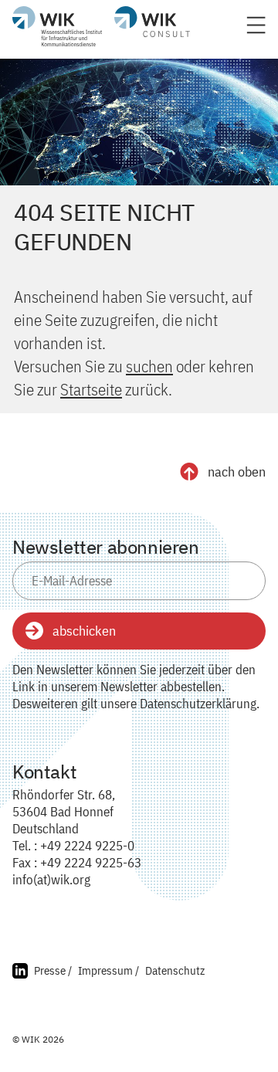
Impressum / (108, 970)
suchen (149, 366)
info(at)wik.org (51, 879)
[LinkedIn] (20, 972)
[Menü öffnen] (256, 29)
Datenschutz (175, 970)
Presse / (53, 970)
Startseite (91, 389)
